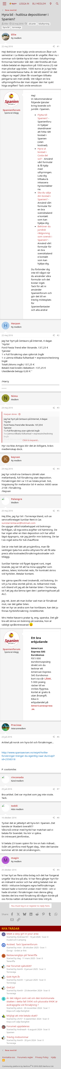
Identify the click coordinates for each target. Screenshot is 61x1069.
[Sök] (57, 4)
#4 (58, 468)
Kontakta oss (8, 1057)
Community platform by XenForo (28, 1066)
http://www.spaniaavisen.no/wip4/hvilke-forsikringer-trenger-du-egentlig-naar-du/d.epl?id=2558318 (28, 756)
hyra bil (6, 27)
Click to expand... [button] (31, 440)
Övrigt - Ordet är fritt (17, 950)
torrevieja (16, 27)
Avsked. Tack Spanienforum (22, 944)
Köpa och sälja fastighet (18, 1010)
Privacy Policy (41, 1057)
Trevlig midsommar (17, 1037)
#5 (58, 510)
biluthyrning (44, 23)
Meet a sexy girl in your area (22, 933)
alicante (32, 23)
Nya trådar (10, 928)
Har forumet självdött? (19, 965)
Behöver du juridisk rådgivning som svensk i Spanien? (45, 233)
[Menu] (4, 3)
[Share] (54, 46)
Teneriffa (11, 961)
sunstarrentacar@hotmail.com (18, 523)
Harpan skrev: (10, 414)
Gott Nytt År (13, 976)
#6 (58, 737)
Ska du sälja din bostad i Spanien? (44, 196)
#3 (58, 407)
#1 (58, 46)
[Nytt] (50, 4)
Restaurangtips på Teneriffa (22, 955)
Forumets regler (25, 1057)
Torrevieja (11, 972)
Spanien (10, 1032)
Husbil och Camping (16, 939)
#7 (58, 789)
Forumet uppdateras (18, 1026)
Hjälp (53, 1057)
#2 (58, 335)
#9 (58, 869)
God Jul (11, 987)
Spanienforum (11, 110)
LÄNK (47, 678)
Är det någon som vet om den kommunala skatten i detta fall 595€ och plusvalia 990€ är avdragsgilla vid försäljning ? (32, 1001)
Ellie (6, 23)
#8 (58, 817)
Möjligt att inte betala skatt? (22, 1015)
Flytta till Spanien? (43, 116)
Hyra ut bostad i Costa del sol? (43, 153)
